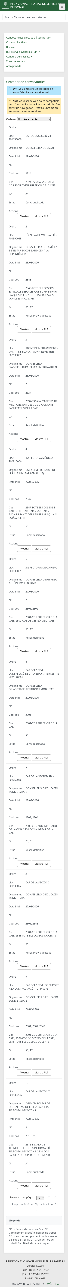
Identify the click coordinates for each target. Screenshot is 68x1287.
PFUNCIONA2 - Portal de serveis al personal (35, 5)
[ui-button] (62, 6)
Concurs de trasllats (18, 56)
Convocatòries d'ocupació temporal (27, 37)
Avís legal (53, 1284)
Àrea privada (13, 66)
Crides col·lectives (16, 42)
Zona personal (14, 61)
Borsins (10, 47)
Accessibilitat (36, 1284)
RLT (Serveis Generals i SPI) (22, 52)
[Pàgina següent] (31, 1211)
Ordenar (11, 119)
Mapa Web (18, 1284)
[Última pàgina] (37, 1211)
